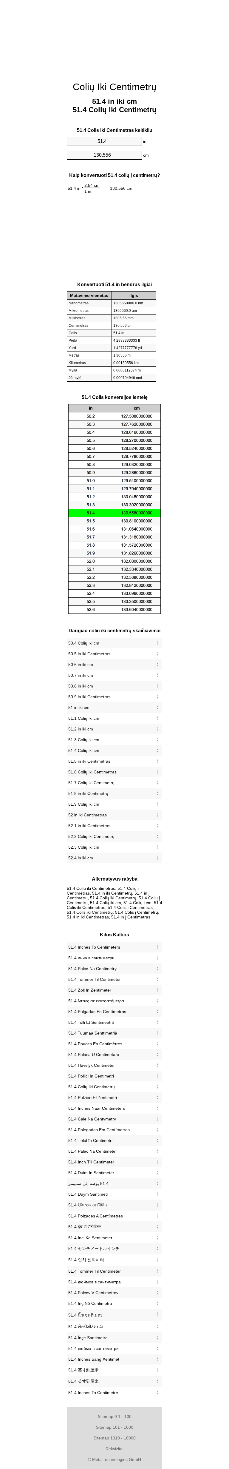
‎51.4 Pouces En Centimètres (95, 1043)
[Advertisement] (114, 37)
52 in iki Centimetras (87, 815)
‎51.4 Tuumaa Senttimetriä (92, 1033)
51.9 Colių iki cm (83, 804)
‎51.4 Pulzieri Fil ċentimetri (92, 1097)
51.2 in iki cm (80, 729)
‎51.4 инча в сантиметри (91, 957)
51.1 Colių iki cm (83, 718)
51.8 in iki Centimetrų (88, 793)
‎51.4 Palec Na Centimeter (92, 1151)
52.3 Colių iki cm (83, 847)
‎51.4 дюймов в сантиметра (94, 1282)
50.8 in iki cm (80, 686)
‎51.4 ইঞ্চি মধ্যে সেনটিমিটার (87, 1205)
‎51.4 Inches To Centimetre (93, 1392)
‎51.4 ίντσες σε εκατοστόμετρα (96, 1000)
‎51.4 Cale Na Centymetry (92, 1119)
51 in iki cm (78, 707)
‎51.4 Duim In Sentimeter (91, 1172)
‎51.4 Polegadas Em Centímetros (99, 1129)
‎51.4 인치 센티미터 (86, 1259)
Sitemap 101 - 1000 (114, 1427)
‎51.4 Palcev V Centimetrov (93, 1292)
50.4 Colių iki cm (83, 643)
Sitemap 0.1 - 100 (114, 1416)
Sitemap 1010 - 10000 (115, 1438)
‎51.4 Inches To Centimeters (94, 947)
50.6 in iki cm (80, 664)
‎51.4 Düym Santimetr (88, 1194)
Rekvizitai (114, 1448)
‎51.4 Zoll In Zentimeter (89, 990)
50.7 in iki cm (80, 675)
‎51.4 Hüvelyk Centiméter (91, 1065)
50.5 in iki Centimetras (89, 653)
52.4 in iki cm (80, 857)
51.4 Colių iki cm (83, 750)
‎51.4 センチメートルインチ (94, 1248)
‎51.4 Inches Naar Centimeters (96, 1108)
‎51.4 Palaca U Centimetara (93, 1054)
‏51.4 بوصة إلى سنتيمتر (88, 1183)
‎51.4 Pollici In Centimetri (91, 1076)
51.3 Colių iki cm (83, 739)
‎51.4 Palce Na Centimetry (92, 968)
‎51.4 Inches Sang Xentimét (93, 1359)
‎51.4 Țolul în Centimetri (90, 1140)
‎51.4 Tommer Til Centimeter (94, 979)
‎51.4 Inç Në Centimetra (90, 1303)
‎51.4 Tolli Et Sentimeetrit (91, 1022)
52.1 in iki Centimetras (89, 825)
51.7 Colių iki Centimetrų (91, 782)
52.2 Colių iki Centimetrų (91, 836)
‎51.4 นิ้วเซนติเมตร (85, 1315)
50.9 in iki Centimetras (89, 696)
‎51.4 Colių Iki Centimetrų (91, 1086)
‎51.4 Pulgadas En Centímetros (97, 1011)
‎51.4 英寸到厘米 (83, 1370)
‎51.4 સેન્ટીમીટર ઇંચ (85, 1326)
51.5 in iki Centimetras (89, 761)
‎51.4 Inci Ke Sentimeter (90, 1237)
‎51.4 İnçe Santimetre (88, 1337)
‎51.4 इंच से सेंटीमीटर (84, 1226)
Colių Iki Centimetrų (115, 86)
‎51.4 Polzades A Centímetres (95, 1216)
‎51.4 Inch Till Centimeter (91, 1162)
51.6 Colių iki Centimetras (92, 772)
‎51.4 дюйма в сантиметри (93, 1348)
